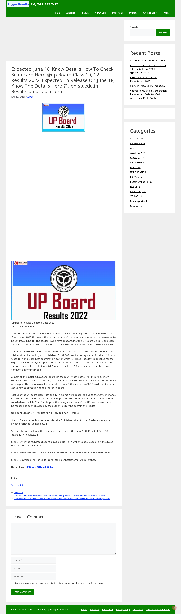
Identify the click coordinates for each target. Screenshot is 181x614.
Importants (118, 12)
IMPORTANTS (138, 172)
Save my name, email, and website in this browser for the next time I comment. (59, 583)
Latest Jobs (71, 12)
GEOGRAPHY (137, 157)
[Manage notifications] (174, 608)
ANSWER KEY (137, 143)
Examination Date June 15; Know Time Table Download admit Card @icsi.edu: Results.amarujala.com (62, 498)
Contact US (107, 609)
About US (95, 609)
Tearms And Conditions (158, 609)
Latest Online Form (141, 181)
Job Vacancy (137, 177)
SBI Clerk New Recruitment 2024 (148, 85)
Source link (17, 485)
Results (85, 12)
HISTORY (135, 167)
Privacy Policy (123, 609)
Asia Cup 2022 (138, 153)
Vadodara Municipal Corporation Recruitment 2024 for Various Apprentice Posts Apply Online (148, 94)
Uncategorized (138, 201)
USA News (136, 205)
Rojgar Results (45, 4)
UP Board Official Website (40, 467)
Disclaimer (138, 609)
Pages (166, 12)
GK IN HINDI (137, 162)
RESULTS (18, 492)
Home (56, 12)
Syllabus (133, 12)
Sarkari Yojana (138, 191)
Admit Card (100, 12)
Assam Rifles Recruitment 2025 (148, 60)
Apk (132, 148)
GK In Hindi (149, 12)
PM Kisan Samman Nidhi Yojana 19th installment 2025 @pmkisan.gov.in (148, 69)
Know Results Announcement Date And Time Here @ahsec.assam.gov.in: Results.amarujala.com (59, 495)
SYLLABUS (136, 196)
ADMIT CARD (137, 138)
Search (134, 27)
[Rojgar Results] (18, 4)
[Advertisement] (64, 39)
